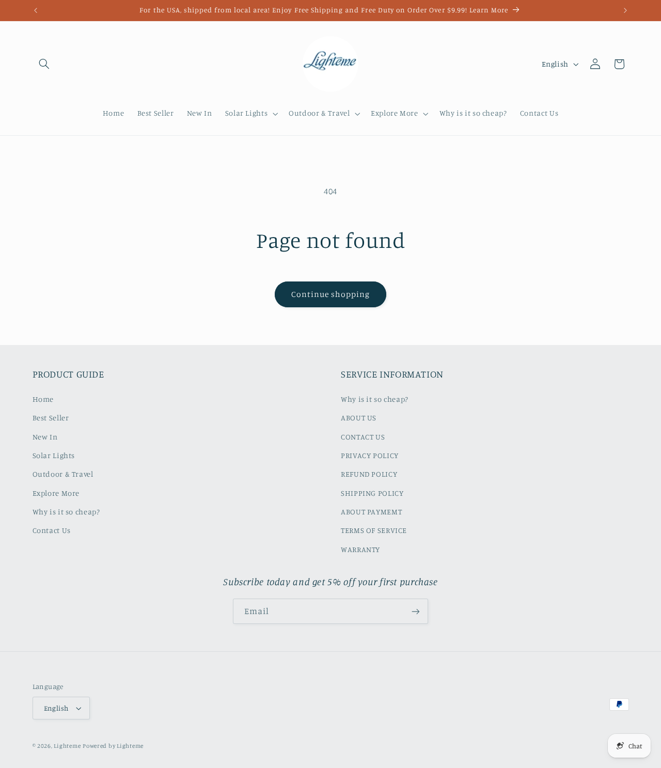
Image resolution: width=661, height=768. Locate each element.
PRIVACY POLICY (370, 455)
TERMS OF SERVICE (374, 530)
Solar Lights (54, 455)
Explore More (56, 493)
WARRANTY (360, 549)
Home (43, 399)
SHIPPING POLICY (372, 493)
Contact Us (52, 530)
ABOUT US (358, 417)
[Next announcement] (625, 10)
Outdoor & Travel (63, 473)
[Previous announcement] (35, 10)
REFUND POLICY (369, 473)
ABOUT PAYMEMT (371, 511)
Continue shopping (330, 294)
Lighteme (67, 745)
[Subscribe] (416, 611)
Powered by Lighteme (113, 745)
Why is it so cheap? (66, 511)
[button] (44, 64)
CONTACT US (363, 436)
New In (45, 436)
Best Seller (51, 417)
